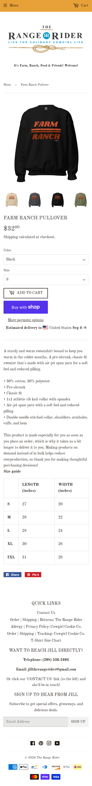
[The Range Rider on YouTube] (57, 744)
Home (7, 84)
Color (7, 250)
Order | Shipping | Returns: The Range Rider (46, 620)
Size (6, 270)
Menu (13, 6)
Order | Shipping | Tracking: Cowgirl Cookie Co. (46, 634)
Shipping (11, 237)
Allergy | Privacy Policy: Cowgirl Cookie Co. (46, 627)
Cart (84, 6)
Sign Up (78, 721)
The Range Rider (48, 757)
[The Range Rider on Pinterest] (40, 744)
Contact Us (46, 613)
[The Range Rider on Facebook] (32, 744)
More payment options (26, 320)
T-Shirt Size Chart (46, 641)
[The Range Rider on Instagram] (49, 744)
